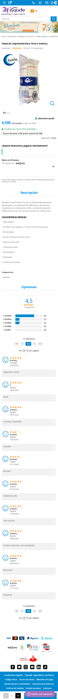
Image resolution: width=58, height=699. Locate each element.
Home (3, 36)
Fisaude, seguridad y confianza (39, 675)
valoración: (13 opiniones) (22, 48)
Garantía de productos (43, 684)
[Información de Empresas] (46, 647)
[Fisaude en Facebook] (13, 667)
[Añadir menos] (6, 695)
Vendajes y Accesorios (26, 36)
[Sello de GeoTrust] (33, 647)
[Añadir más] (18, 695)
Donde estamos (33, 688)
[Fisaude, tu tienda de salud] (13, 11)
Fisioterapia (11, 36)
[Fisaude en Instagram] (26, 667)
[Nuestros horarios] (10, 2)
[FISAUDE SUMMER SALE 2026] (29, 27)
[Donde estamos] (5, 2)
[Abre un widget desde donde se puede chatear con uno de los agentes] (40, 694)
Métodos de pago (45, 679)
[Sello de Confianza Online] (22, 648)
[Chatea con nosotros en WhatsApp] (40, 2)
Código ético (11, 679)
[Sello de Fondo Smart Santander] (29, 658)
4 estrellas (7, 319)
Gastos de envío (26, 679)
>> (40, 344)
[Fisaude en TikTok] (45, 667)
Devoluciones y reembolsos (17, 684)
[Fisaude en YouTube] (32, 667)
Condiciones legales (13, 675)
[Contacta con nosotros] (47, 2)
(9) (45, 316)
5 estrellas (7, 316)
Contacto (47, 688)
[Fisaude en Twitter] (19, 667)
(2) (45, 319)
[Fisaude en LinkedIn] (39, 667)
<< (17, 344)
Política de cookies (15, 688)
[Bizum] (46, 638)
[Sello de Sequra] (12, 647)
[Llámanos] (34, 2)
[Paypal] (32, 638)
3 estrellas (7, 323)
